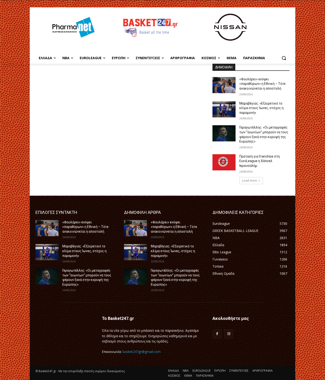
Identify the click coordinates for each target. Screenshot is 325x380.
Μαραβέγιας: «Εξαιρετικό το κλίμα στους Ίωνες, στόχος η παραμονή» (261, 108)
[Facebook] (217, 333)
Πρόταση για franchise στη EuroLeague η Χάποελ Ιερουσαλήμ (259, 161)
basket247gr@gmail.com (142, 351)
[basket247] (150, 28)
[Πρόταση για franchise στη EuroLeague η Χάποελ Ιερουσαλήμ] (224, 162)
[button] (284, 58)
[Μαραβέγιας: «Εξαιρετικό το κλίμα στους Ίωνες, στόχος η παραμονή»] (224, 109)
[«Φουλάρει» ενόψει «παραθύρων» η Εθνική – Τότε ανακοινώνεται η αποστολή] (224, 85)
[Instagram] (228, 333)
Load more (249, 180)
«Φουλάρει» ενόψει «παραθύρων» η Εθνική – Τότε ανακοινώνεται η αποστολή (262, 83)
